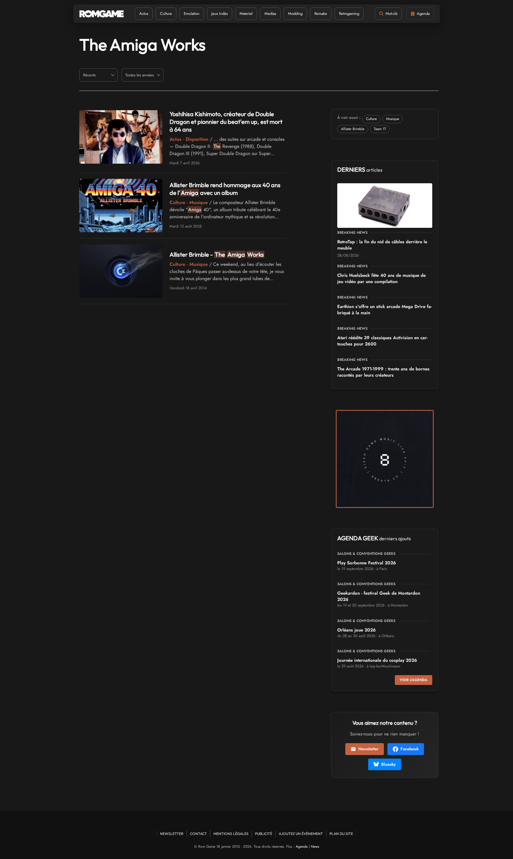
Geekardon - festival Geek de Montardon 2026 (378, 596)
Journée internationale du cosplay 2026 (377, 660)
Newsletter (368, 749)
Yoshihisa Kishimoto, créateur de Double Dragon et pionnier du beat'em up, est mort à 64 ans (226, 121)
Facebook (409, 749)
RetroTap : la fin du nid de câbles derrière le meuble (382, 245)
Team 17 (380, 129)
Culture (166, 13)
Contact (198, 833)
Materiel (246, 13)
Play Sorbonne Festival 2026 (366, 563)
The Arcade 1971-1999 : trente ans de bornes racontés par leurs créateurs (383, 372)
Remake (320, 13)
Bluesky (388, 764)
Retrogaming (349, 13)
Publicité (263, 833)
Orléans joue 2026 (356, 630)
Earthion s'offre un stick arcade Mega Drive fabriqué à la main (384, 309)
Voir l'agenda (414, 680)
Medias (270, 13)
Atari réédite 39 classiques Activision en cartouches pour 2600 (382, 340)
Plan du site (341, 833)
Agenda (302, 846)
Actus (143, 13)
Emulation (192, 13)
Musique (392, 118)
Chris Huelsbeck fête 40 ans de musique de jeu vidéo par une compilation (381, 278)
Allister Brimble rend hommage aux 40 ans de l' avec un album (225, 188)
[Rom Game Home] (101, 14)
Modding (295, 13)
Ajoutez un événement (301, 833)
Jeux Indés (219, 13)
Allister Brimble (352, 129)
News (315, 846)
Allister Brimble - (217, 254)
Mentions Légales (230, 833)
